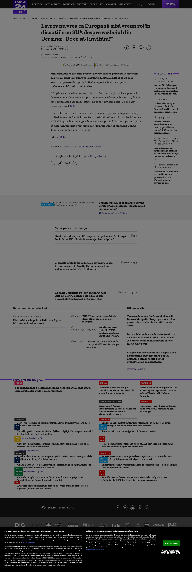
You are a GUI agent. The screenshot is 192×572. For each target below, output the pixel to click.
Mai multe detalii (29, 542)
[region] (96, 549)
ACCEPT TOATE (171, 543)
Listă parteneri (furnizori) (95, 549)
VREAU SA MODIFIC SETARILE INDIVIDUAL (170, 552)
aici (30, 558)
